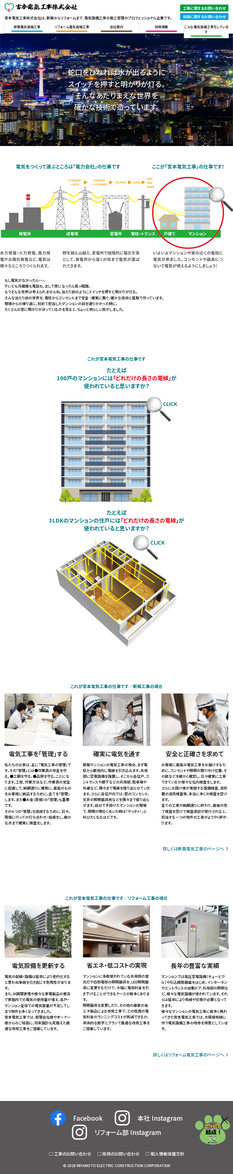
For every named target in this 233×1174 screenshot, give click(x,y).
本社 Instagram (160, 1117)
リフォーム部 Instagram (128, 1132)
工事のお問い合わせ (72, 1154)
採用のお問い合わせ (120, 1154)
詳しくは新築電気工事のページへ (193, 849)
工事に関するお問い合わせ (204, 8)
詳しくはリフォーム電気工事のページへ (188, 1055)
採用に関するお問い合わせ (204, 16)
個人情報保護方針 (167, 1154)
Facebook (88, 1117)
